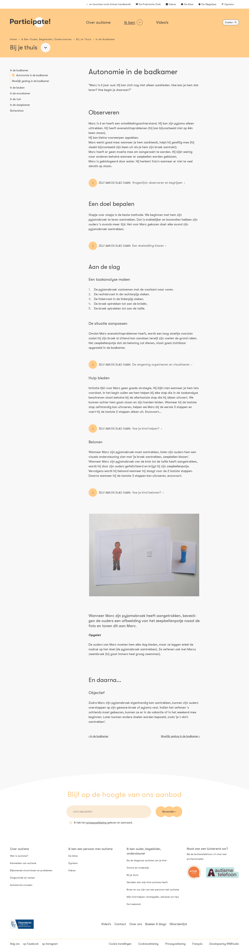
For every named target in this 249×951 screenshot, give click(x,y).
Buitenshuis (17, 110)
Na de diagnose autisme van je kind (147, 860)
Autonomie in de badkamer (32, 75)
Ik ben (129, 22)
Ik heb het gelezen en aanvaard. (103, 822)
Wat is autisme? (19, 855)
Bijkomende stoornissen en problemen (31, 870)
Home (13, 39)
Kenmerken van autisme (23, 863)
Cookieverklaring (148, 943)
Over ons (135, 924)
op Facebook (31, 943)
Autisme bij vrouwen (21, 885)
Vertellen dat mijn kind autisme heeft (147, 882)
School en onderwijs (138, 867)
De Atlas (188, 4)
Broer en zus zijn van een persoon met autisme (153, 889)
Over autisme (98, 22)
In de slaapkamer (20, 104)
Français (197, 943)
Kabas (172, 4)
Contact (120, 924)
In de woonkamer (20, 93)
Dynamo (229, 4)
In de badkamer (19, 70)
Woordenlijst (178, 924)
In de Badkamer (105, 39)
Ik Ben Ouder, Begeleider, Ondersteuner (46, 39)
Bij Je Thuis (83, 39)
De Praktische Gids (150, 4)
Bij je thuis (132, 875)
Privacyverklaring (175, 943)
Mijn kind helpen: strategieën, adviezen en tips (153, 896)
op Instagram (50, 943)
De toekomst (134, 904)
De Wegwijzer (209, 4)
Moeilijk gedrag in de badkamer (30, 81)
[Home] (30, 22)
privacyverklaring (96, 822)
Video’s (162, 22)
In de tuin (15, 99)
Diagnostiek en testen (22, 877)
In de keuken (17, 87)
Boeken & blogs (155, 924)
